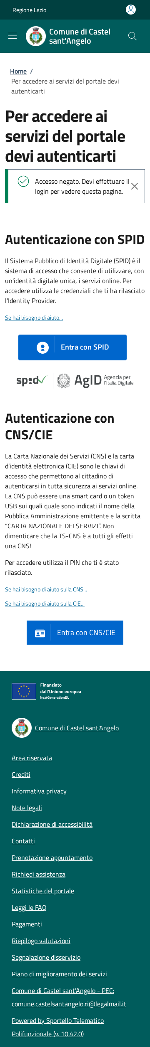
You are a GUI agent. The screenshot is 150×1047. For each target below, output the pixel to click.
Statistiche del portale (43, 891)
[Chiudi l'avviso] (135, 186)
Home (18, 71)
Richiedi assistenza (38, 874)
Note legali (27, 808)
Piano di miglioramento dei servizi (59, 974)
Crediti (21, 774)
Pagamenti (27, 924)
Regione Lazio (29, 9)
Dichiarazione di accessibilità (52, 824)
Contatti (23, 841)
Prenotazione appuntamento (52, 857)
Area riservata (32, 758)
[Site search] (133, 36)
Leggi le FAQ (29, 907)
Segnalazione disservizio (46, 957)
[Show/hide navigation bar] (12, 35)
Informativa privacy (39, 791)
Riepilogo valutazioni (41, 941)
